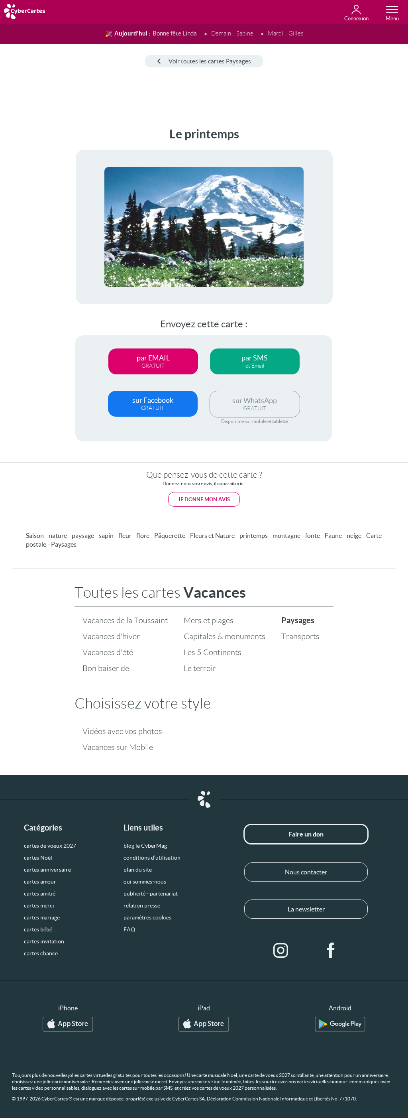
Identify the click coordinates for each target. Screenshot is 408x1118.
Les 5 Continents (212, 652)
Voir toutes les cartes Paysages (210, 61)
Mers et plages (208, 620)
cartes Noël (38, 857)
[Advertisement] (30, 246)
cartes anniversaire (47, 869)
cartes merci (39, 905)
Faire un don (306, 834)
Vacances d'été (107, 652)
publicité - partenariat (151, 893)
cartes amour (40, 881)
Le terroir (200, 668)
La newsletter (306, 909)
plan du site (138, 869)
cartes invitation (44, 941)
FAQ (129, 929)
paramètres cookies (147, 917)
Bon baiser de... (108, 668)
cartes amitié (39, 893)
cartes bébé (38, 929)
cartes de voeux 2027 (50, 845)
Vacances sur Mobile (117, 747)
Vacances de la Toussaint (125, 620)
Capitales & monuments (224, 636)
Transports (300, 636)
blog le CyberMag (145, 845)
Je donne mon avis (204, 499)
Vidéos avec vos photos (122, 731)
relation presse (142, 905)
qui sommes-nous (145, 881)
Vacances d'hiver (111, 636)
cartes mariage (42, 917)
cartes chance (41, 953)
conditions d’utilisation (152, 857)
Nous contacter (306, 872)
